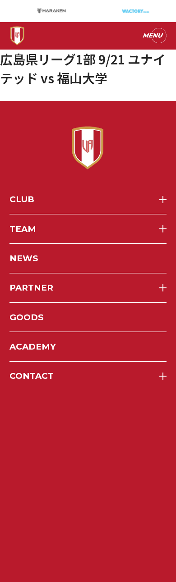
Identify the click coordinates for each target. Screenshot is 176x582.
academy (32, 346)
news (23, 258)
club (21, 199)
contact (31, 376)
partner (31, 287)
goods (26, 317)
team (22, 229)
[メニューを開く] (154, 36)
